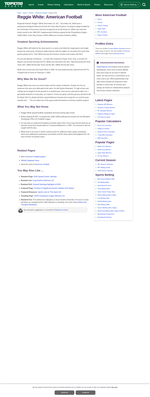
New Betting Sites (104, 204)
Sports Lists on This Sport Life (49, 192)
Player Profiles (103, 35)
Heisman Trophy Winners (106, 107)
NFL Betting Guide (104, 167)
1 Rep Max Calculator (105, 135)
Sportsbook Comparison (106, 214)
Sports (31, 5)
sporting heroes (118, 53)
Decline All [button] (64, 392)
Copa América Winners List (43, 180)
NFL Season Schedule (105, 164)
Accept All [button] (85, 392)
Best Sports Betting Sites (106, 179)
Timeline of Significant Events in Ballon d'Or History (54, 188)
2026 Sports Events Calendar (45, 177)
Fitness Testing (53, 5)
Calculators (68, 5)
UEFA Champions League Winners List (49, 196)
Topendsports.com (104, 67)
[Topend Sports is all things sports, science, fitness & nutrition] (13, 4)
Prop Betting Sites (104, 188)
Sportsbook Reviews (105, 217)
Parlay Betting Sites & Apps (107, 195)
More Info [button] (114, 387)
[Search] (144, 4)
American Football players (35, 157)
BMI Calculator (103, 138)
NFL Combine (102, 32)
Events (41, 5)
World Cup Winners (104, 149)
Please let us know (61, 210)
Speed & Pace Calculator (106, 132)
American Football (41, 13)
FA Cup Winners (103, 156)
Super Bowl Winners (105, 153)
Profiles (31, 13)
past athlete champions (118, 48)
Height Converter (103, 128)
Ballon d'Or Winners (104, 146)
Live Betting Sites (103, 198)
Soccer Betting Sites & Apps (107, 208)
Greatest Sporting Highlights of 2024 (47, 184)
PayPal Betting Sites (104, 201)
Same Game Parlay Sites (106, 192)
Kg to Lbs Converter (104, 125)
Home (19, 13)
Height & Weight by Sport (106, 114)
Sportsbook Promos (104, 185)
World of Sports (83, 5)
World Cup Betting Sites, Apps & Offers (111, 211)
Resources (108, 5)
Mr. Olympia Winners (105, 111)
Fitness (97, 5)
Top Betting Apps (103, 182)
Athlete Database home (30, 160)
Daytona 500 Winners (105, 104)
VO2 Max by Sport (104, 117)
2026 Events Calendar (105, 170)
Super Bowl (101, 29)
